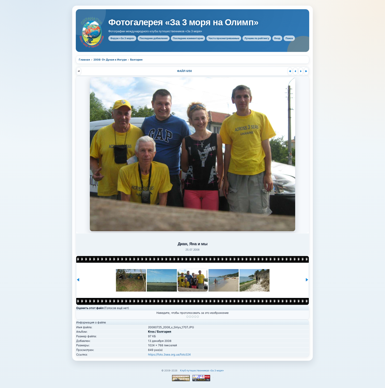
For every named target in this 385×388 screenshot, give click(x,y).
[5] (198, 316)
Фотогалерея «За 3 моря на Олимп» (183, 22)
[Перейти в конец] (306, 71)
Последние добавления (154, 38)
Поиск (289, 38)
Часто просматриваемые (223, 38)
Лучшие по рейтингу (256, 38)
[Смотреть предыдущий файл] (295, 71)
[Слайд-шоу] (79, 71)
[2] (190, 316)
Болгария (136, 59)
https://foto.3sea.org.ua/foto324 (169, 354)
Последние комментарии (188, 38)
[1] (187, 316)
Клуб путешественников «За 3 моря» (202, 370)
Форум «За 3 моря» (122, 38)
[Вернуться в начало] (290, 71)
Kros (151, 331)
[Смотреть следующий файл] (301, 71)
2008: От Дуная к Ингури (110, 59)
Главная (84, 59)
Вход (277, 38)
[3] (192, 316)
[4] (195, 316)
